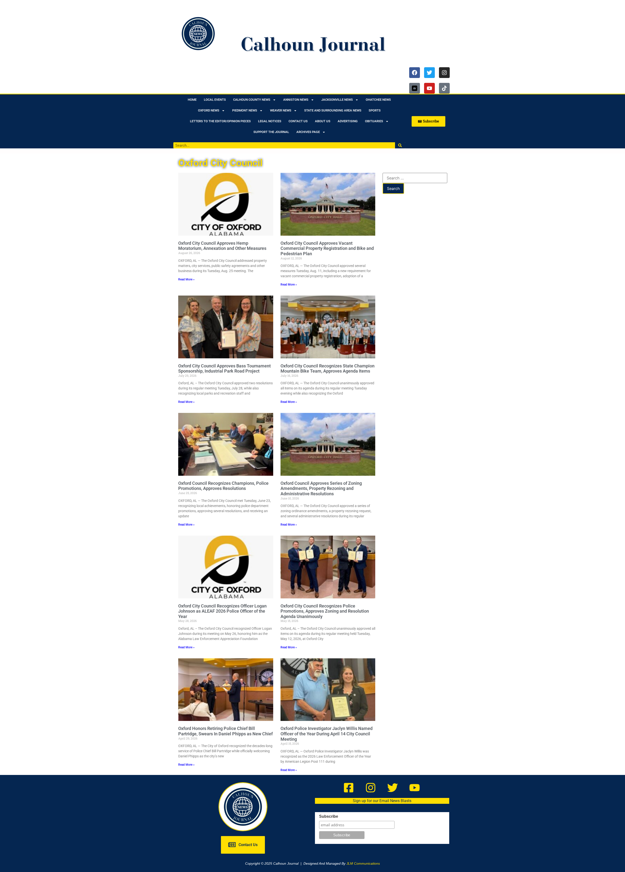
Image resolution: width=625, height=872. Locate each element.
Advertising (348, 121)
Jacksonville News (337, 99)
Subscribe (328, 816)
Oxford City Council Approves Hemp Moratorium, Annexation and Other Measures (222, 246)
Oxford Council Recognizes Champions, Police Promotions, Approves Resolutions (223, 486)
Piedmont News (244, 110)
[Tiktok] (444, 88)
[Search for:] (415, 178)
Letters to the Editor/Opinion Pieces (220, 121)
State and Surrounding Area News (332, 110)
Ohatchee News (378, 99)
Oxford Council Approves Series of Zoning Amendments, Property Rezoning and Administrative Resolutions (321, 488)
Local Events (215, 99)
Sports (375, 110)
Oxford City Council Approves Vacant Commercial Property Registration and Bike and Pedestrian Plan (327, 248)
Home (192, 99)
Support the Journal (271, 132)
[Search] (400, 145)
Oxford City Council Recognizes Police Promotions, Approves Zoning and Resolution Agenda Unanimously (325, 611)
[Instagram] (444, 72)
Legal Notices (269, 121)
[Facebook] (414, 72)
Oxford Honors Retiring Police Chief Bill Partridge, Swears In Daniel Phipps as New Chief (225, 731)
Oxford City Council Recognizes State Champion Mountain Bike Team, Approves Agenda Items (328, 368)
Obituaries (374, 121)
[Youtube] (429, 88)
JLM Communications (363, 863)
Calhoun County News (251, 99)
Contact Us (298, 121)
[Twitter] (429, 72)
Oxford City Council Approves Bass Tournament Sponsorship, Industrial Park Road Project (224, 368)
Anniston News (295, 99)
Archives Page (308, 132)
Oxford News (208, 110)
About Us (322, 121)
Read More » (186, 279)
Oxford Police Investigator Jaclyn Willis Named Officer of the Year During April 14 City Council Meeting (327, 733)
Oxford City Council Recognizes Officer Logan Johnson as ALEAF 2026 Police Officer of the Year (222, 611)
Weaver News (280, 110)
